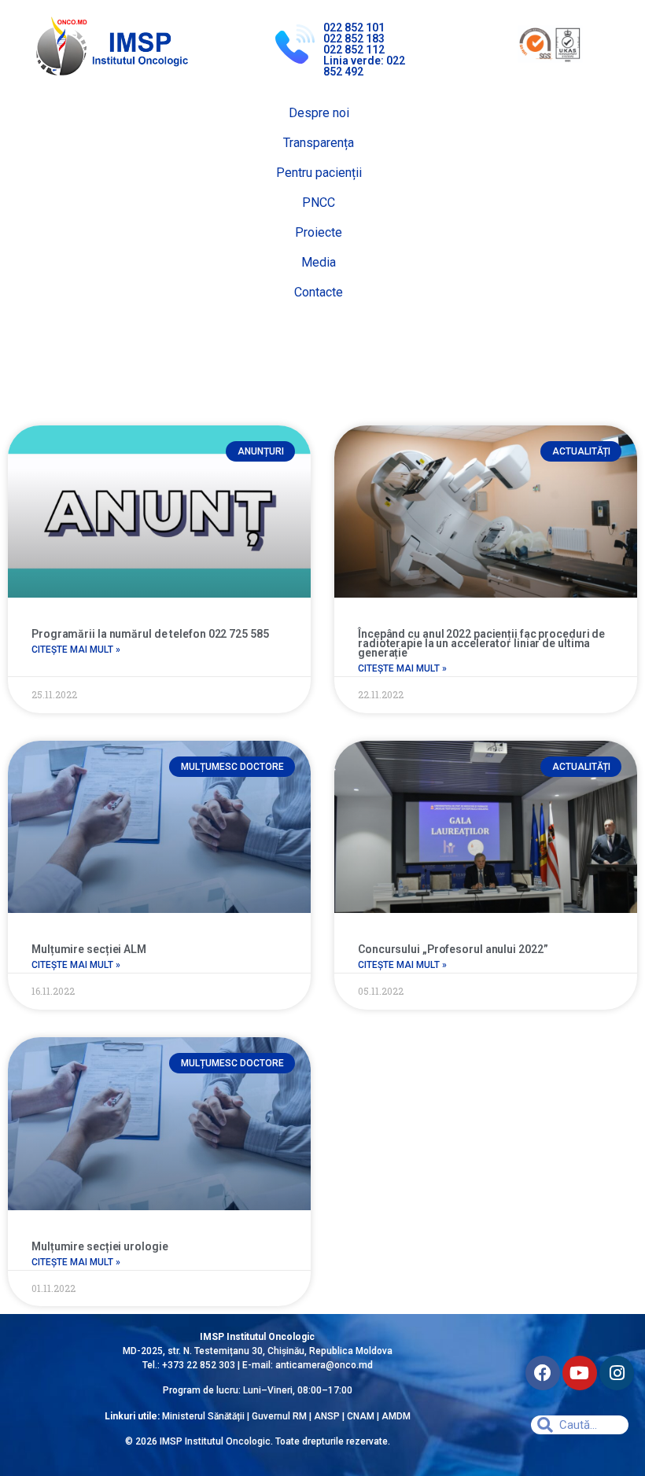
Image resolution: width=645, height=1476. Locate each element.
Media (318, 262)
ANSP (327, 1416)
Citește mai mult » (75, 649)
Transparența (318, 142)
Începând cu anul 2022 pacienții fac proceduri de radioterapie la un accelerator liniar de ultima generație (481, 643)
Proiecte (318, 232)
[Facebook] (542, 1373)
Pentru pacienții (319, 172)
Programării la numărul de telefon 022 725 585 (150, 634)
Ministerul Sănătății (203, 1416)
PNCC (318, 202)
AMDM (396, 1416)
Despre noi (319, 112)
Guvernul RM (279, 1416)
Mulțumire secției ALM (88, 949)
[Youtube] (579, 1373)
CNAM (362, 1416)
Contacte (318, 292)
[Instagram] (616, 1373)
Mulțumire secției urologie (99, 1246)
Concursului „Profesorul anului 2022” (452, 949)
